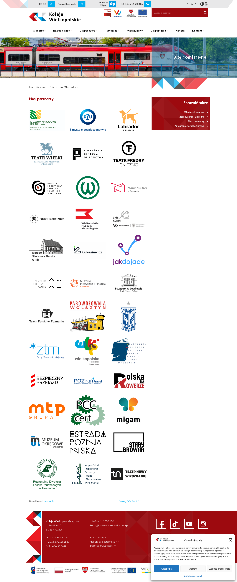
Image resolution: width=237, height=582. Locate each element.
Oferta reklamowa (194, 111)
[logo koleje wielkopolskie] (49, 16)
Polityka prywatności (193, 576)
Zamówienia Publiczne (191, 116)
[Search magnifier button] (205, 12)
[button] (230, 540)
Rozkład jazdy (61, 30)
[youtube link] (189, 523)
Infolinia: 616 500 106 (102, 521)
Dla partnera (158, 30)
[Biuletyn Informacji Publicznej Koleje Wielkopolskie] (107, 13)
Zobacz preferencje (219, 568)
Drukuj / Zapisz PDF (129, 501)
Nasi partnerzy (72, 87)
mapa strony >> (98, 537)
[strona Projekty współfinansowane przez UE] (95, 570)
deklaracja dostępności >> (104, 541)
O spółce (38, 30)
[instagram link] (203, 523)
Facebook (48, 500)
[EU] (142, 13)
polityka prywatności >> (103, 545)
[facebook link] (161, 523)
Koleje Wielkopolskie (39, 87)
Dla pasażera (87, 30)
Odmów (193, 568)
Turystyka (111, 30)
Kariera (180, 30)
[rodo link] (51, 4)
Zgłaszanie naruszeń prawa (189, 125)
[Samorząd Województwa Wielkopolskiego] (125, 13)
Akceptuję (166, 568)
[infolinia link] (147, 4)
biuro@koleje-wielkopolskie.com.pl (109, 525)
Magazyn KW (135, 30)
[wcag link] (81, 4)
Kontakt (197, 30)
